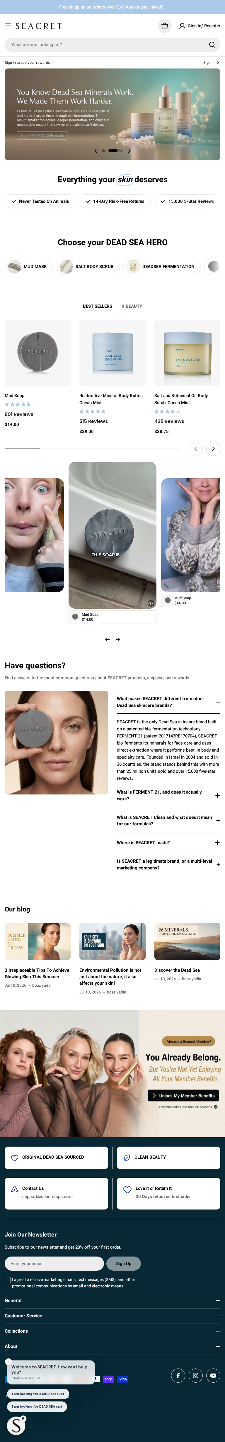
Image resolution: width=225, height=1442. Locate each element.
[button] (103, 150)
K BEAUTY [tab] (132, 306)
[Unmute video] (151, 603)
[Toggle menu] (8, 25)
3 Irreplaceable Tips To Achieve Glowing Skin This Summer (37, 973)
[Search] (212, 44)
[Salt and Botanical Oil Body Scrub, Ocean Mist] (187, 353)
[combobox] (112, 45)
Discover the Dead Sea (177, 970)
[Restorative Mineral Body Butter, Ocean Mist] (112, 353)
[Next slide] (129, 150)
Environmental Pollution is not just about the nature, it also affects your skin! (110, 977)
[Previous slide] (95, 150)
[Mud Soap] (38, 353)
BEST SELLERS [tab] (97, 306)
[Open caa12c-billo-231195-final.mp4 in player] (112, 469)
